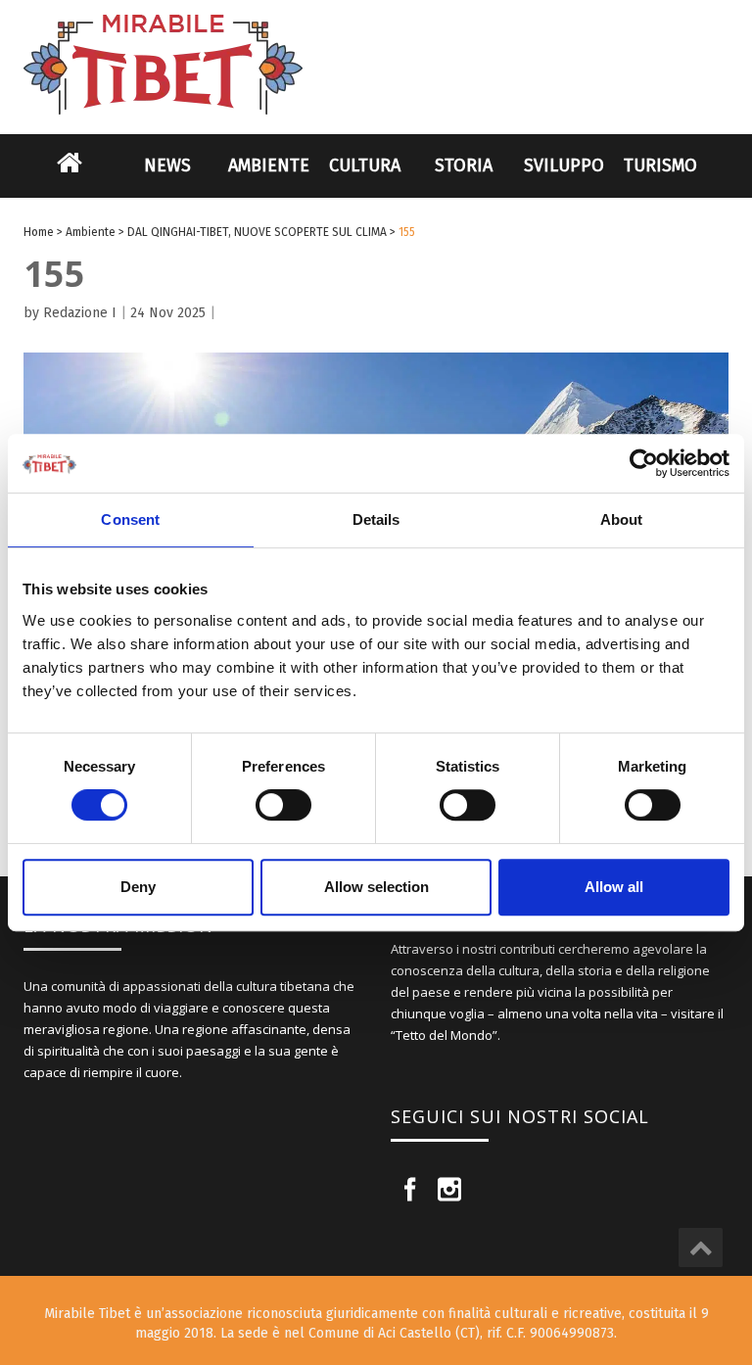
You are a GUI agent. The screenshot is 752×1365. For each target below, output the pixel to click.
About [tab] (621, 519)
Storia (464, 165)
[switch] (283, 805)
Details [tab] (376, 519)
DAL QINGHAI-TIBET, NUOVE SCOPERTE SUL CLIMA (257, 232)
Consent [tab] (130, 519)
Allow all (614, 886)
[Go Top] (701, 1247)
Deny (138, 886)
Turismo (660, 165)
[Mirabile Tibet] (376, 42)
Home (70, 175)
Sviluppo (564, 165)
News (167, 165)
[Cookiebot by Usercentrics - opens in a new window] (643, 463)
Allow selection (376, 886)
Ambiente (268, 165)
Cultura (364, 165)
